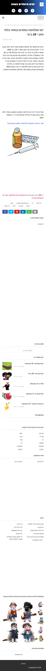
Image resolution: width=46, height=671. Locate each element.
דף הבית (41, 25)
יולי (21, 443)
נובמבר (20, 449)
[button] (42, 4)
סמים (35, 25)
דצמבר (41, 449)
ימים (14, 206)
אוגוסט (41, 443)
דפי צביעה (40, 461)
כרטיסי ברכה (18, 461)
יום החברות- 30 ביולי (36, 373)
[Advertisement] (23, 93)
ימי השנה (7, 206)
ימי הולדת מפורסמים (37, 530)
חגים (12, 203)
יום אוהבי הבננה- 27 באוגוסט (33, 404)
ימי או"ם (38, 203)
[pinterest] (13, 10)
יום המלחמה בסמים (22, 203)
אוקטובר (41, 446)
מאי (21, 440)
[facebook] (32, 10)
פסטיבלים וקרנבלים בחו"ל (35, 537)
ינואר (20, 433)
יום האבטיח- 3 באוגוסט (35, 394)
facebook (18, 654)
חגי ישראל (19, 534)
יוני (32, 203)
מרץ (21, 436)
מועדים (21, 206)
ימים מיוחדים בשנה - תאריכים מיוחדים (16, 668)
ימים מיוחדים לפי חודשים (36, 524)
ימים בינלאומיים (37, 540)
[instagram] (20, 10)
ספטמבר (19, 446)
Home (23, 664)
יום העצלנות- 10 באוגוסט (34, 363)
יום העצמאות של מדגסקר (18, 195)
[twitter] (26, 10)
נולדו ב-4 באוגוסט (37, 383)
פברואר (41, 433)
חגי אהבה (40, 527)
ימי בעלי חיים (18, 527)
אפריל (42, 436)
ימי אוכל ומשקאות (16, 530)
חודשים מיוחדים (38, 534)
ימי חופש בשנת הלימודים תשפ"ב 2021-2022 (14, 538)
